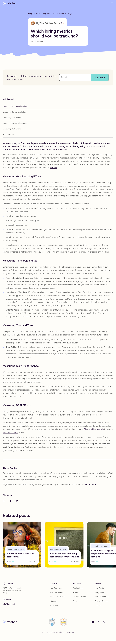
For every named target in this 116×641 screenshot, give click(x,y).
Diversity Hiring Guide (94, 429)
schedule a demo (10, 433)
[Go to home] (10, 3)
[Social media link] (4, 501)
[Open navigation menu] (112, 3)
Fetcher (53, 168)
